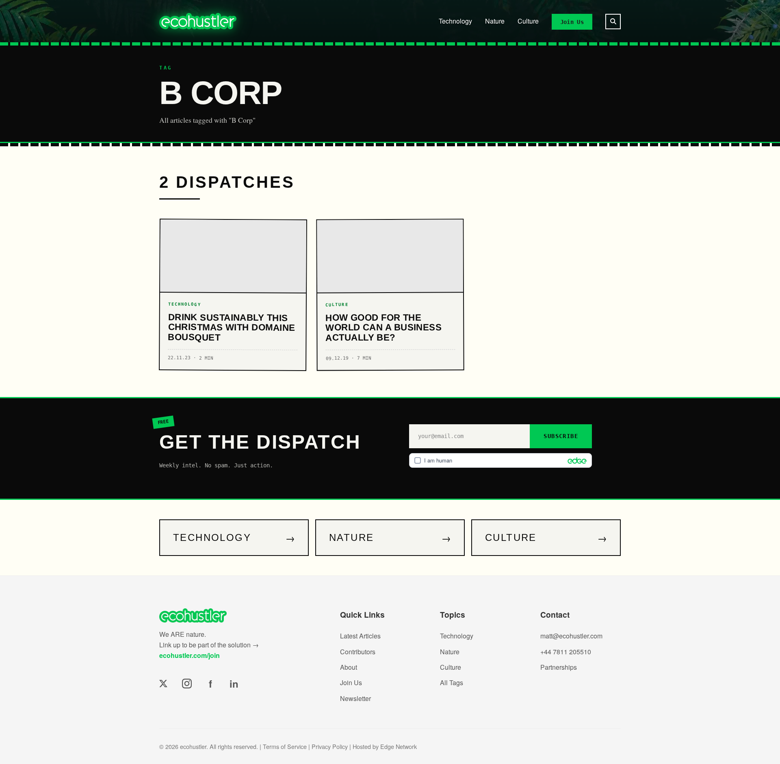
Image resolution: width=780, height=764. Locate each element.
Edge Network (398, 746)
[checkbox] (500, 460)
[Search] (613, 21)
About (348, 667)
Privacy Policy (330, 746)
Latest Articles (360, 635)
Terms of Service (285, 746)
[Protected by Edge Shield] (575, 460)
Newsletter (355, 698)
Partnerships (558, 667)
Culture (528, 21)
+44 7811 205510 (565, 651)
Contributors (357, 651)
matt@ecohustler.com (571, 635)
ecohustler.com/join (189, 655)
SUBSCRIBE (561, 436)
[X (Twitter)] (163, 683)
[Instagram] (187, 683)
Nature (495, 21)
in (234, 683)
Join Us (572, 21)
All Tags (451, 682)
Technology (455, 21)
